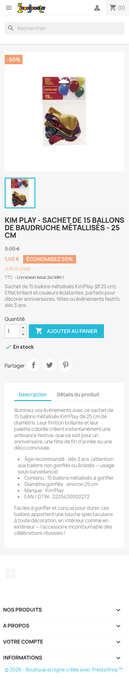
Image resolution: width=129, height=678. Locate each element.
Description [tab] (33, 394)
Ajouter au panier (66, 331)
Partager (33, 365)
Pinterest (65, 365)
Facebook (10, 574)
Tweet (49, 365)
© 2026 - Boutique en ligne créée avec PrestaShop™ (64, 669)
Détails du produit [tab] (78, 394)
